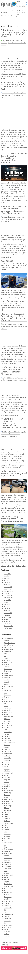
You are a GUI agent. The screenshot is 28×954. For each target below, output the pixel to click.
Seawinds (6, 879)
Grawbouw (7, 738)
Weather (23, 6)
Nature (6, 814)
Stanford (6, 895)
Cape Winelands (8, 686)
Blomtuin (6, 673)
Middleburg (7, 793)
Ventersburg (7, 919)
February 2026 (8, 587)
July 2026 (6, 576)
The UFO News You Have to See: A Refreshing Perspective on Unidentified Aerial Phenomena (14, 158)
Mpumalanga (8, 806)
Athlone (6, 658)
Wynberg (6, 934)
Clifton (6, 699)
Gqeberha (6, 734)
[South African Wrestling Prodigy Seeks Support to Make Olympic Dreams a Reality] (14, 110)
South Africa (7, 888)
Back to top (4, 945)
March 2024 (7, 617)
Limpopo (6, 788)
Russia (5, 871)
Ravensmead (7, 862)
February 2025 (8, 613)
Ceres (5, 693)
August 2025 (7, 600)
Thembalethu (8, 908)
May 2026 (6, 580)
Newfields (7, 819)
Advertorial (7, 651)
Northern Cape (8, 823)
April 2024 (7, 615)
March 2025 (7, 611)
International (8, 751)
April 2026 (7, 582)
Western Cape (8, 925)
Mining (6, 797)
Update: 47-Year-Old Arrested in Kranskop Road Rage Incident (14, 473)
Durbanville (7, 708)
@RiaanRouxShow (9, 643)
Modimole (7, 803)
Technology (7, 906)
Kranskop (6, 769)
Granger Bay (7, 736)
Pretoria (6, 856)
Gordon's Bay (8, 732)
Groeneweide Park (9, 743)
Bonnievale (7, 678)
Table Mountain (8, 901)
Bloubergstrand (8, 675)
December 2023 (8, 624)
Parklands (7, 838)
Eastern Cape (8, 712)
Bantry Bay (7, 660)
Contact (18, 17)
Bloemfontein (8, 669)
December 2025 (8, 591)
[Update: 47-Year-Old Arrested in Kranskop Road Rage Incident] (14, 486)
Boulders (6, 680)
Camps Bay (7, 682)
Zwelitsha (7, 936)
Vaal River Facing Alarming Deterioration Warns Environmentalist (12, 518)
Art (5, 656)
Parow (5, 840)
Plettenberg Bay (9, 849)
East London (7, 710)
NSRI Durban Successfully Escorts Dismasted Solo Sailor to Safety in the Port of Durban (14, 317)
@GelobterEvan (8, 638)
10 (16, 566)
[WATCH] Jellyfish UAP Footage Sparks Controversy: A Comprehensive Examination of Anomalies (13, 423)
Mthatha (6, 808)
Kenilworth (7, 756)
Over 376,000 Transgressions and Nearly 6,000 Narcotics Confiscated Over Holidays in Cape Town (14, 265)
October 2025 (8, 595)
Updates (6, 916)
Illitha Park (7, 749)
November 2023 (8, 626)
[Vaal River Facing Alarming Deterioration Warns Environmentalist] (14, 531)
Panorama (7, 836)
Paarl (5, 832)
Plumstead (7, 851)
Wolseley (6, 929)
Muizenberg (7, 810)
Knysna (6, 767)
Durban (6, 706)
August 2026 (7, 574)
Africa (5, 654)
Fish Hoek (7, 719)
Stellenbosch (7, 897)
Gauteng (6, 727)
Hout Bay (6, 747)
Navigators (19, 10)
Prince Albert (8, 858)
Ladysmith (7, 777)
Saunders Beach (8, 875)
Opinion (6, 827)
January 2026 (8, 589)
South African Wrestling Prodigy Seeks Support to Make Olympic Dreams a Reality (13, 85)
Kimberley (7, 760)
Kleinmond (7, 764)
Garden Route (8, 725)
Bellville (6, 664)
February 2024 (8, 619)
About (18, 6)
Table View (7, 903)
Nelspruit (6, 816)
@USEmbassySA (8, 645)
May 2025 (6, 606)
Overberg (6, 830)
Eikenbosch (7, 714)
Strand (6, 899)
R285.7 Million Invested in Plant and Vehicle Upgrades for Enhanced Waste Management (13, 209)
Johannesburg (8, 754)
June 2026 (7, 578)
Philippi (6, 847)
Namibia (6, 812)
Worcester (7, 932)
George (6, 730)
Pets (5, 845)
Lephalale (7, 786)
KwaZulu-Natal (8, 773)
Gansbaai (6, 723)
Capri (5, 688)
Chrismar (6, 697)
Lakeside (6, 782)
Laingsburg (7, 780)
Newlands (7, 821)
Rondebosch (7, 869)
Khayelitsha (7, 758)
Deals (17, 8)
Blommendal (7, 671)
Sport (5, 890)
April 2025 (7, 608)
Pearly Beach (8, 843)
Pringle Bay (7, 860)
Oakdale (6, 825)
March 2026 (7, 585)
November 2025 (8, 593)
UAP (5, 910)
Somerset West (8, 886)
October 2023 (8, 628)
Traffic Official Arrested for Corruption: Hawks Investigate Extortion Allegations (12, 370)
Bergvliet (6, 667)
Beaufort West (8, 662)
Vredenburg (7, 921)
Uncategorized (8, 914)
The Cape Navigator (7, 5)
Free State (7, 721)
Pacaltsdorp (7, 834)
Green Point (7, 740)
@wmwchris (7, 647)
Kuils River (7, 771)
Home (18, 2)
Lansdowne (7, 784)
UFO (5, 912)
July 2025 (6, 602)
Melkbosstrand (8, 790)
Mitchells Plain (8, 801)
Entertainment (8, 717)
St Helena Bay (8, 892)
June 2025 (7, 604)
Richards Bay (7, 866)
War (5, 923)
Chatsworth (7, 695)
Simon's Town (8, 884)
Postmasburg (8, 853)
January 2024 (8, 621)
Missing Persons (8, 799)
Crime (5, 704)
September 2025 (8, 598)
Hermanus (7, 745)
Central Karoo (8, 691)
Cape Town (7, 684)
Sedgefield (7, 882)
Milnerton (7, 795)
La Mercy (6, 775)
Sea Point (6, 877)
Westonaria (7, 927)
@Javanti (6, 641)
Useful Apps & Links (20, 14)
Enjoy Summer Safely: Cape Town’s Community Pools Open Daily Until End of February (14, 33)
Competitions (8, 701)
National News (20, 4)
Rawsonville (7, 864)
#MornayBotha (8, 649)
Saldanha (6, 873)
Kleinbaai (6, 762)
